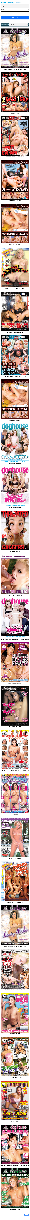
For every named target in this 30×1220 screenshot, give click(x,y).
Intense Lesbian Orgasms (15, 332)
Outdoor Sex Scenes (15, 1078)
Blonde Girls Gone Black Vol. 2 (15, 288)
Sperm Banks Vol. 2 (15, 1209)
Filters (14, 18)
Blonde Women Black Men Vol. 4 (15, 376)
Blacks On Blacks (15, 727)
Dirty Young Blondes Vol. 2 (15, 157)
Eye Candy (15, 814)
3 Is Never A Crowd (15, 201)
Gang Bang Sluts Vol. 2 (15, 902)
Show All (26, 1215)
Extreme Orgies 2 (15, 464)
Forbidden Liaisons (15, 245)
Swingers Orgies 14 (15, 508)
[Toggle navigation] (26, 2)
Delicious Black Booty (15, 683)
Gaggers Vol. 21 (15, 551)
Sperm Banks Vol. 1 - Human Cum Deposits (15, 1165)
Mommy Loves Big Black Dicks (15, 990)
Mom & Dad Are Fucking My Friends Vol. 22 (15, 639)
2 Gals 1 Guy (15, 113)
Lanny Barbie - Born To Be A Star (15, 69)
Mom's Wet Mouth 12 (15, 595)
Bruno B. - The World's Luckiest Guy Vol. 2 (15, 770)
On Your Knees (15, 1034)
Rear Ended (15, 1121)
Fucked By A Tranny (15, 858)
